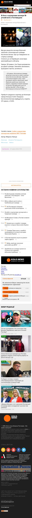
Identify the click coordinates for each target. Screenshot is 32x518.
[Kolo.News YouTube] (16, 260)
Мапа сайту (5, 482)
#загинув (4, 140)
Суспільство (5, 149)
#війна (11, 142)
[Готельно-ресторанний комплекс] (16, 10)
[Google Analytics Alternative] (4, 511)
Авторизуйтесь (16, 185)
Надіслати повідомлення (9, 484)
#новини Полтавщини (15, 140)
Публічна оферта (6, 485)
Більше (23, 279)
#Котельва (4, 142)
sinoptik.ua (18, 275)
